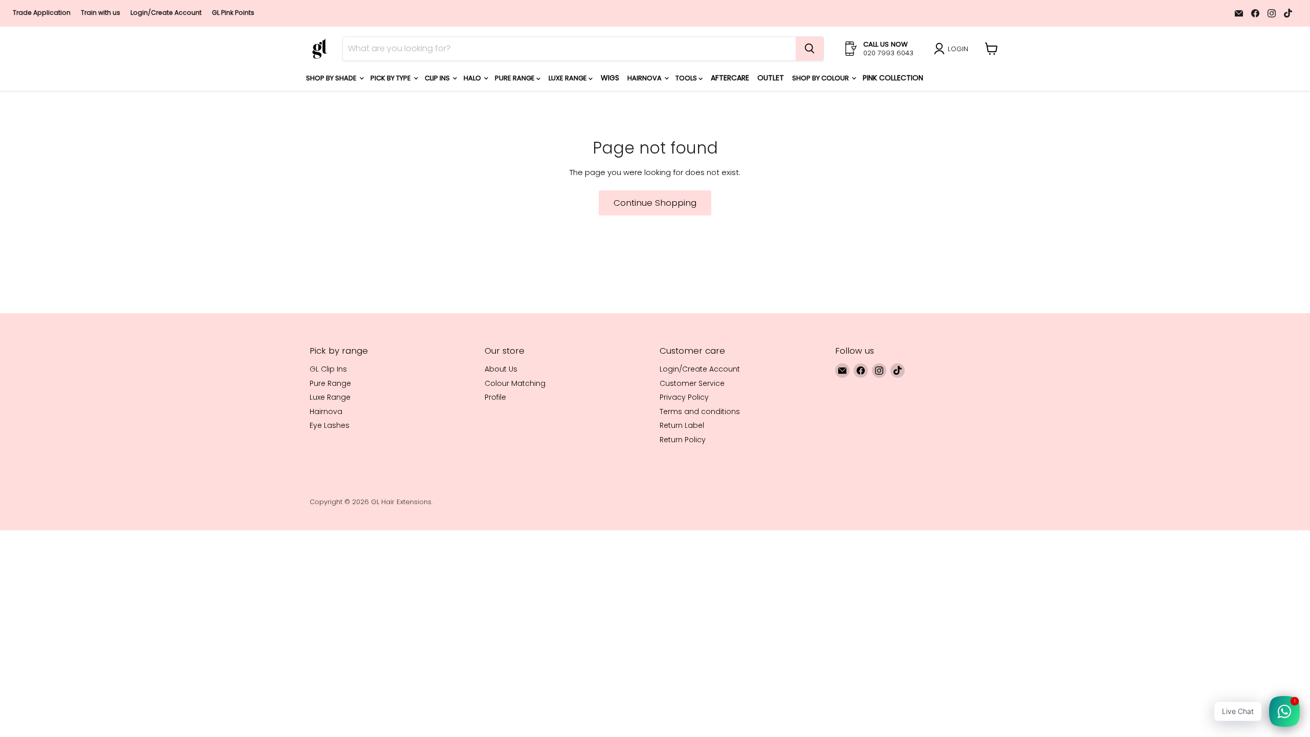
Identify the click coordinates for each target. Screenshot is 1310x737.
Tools (686, 78)
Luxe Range (568, 78)
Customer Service (692, 383)
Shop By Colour (821, 78)
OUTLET (770, 78)
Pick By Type (391, 78)
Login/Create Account (166, 12)
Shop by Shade (332, 78)
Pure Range (515, 78)
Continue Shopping (655, 203)
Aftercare (730, 78)
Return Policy (683, 440)
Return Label (682, 425)
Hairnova (645, 78)
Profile (495, 397)
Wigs (610, 78)
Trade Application (42, 12)
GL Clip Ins (328, 369)
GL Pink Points (233, 12)
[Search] (809, 48)
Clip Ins (438, 78)
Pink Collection (893, 78)
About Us (501, 369)
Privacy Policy (684, 397)
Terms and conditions (700, 411)
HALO (473, 78)
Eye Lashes (330, 425)
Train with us (100, 12)
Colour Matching (515, 383)
